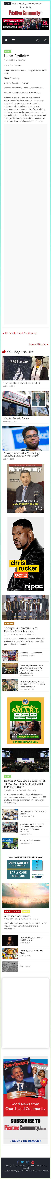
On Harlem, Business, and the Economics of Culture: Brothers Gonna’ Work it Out (32, 684)
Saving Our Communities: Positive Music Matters (20, 629)
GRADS (7, 51)
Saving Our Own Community (31, 652)
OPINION (16, 911)
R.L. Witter (21, 60)
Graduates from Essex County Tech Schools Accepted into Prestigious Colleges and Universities (32, 828)
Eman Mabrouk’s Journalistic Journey (26, 3)
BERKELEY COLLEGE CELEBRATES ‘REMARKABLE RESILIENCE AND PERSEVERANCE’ (25, 784)
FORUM (8, 911)
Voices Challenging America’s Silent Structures (31, 938)
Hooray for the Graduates (30, 840)
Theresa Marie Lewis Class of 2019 (21, 382)
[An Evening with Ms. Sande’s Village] (10, 949)
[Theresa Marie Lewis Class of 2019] (25, 357)
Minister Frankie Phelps (16, 418)
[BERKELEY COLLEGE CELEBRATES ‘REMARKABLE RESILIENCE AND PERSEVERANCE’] (25, 749)
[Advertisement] (25, 224)
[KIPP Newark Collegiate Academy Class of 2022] (10, 810)
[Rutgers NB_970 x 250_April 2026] (25, 19)
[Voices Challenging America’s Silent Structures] (10, 936)
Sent (21, 963)
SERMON (26, 911)
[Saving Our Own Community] (10, 651)
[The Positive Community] (6, 40)
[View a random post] (45, 40)
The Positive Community (27, 634)
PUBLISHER (9, 623)
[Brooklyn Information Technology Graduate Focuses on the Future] (25, 427)
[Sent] (10, 962)
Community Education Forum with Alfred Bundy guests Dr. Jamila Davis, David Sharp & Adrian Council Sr (31, 669)
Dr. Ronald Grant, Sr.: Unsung (19, 332)
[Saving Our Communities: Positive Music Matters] (25, 596)
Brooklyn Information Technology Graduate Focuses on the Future (21, 454)
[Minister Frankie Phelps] (25, 392)
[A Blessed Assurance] (25, 884)
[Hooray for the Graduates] (10, 839)
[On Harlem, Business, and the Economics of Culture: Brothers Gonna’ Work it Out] (10, 680)
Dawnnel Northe (38, 343)
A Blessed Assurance (17, 916)
